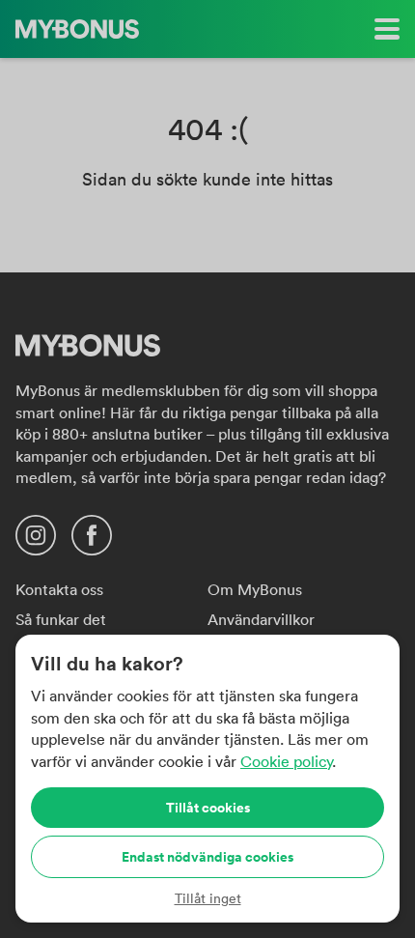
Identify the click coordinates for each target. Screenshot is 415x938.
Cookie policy (286, 761)
